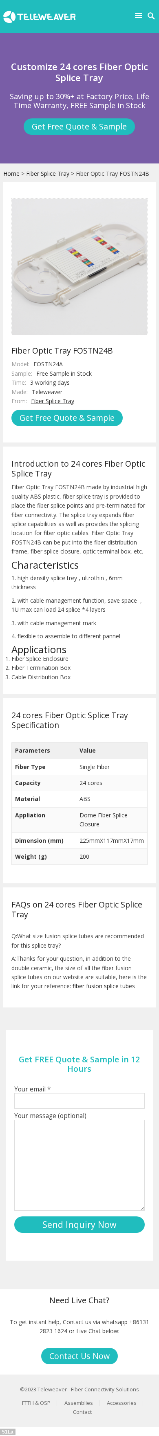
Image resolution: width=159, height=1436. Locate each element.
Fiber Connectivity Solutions (105, 1389)
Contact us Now (79, 1355)
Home (11, 173)
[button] (140, 15)
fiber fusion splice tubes (104, 986)
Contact (82, 1412)
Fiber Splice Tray (47, 173)
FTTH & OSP (36, 1403)
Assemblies (78, 1403)
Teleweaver (52, 1389)
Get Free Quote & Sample (79, 126)
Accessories (122, 1403)
